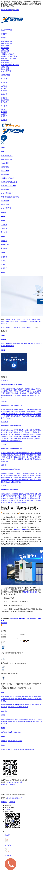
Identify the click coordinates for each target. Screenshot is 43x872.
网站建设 (4, 784)
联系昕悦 (16, 10)
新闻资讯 (4, 94)
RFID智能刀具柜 (6, 43)
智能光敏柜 (5, 60)
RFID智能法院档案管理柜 (10, 65)
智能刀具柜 (5, 46)
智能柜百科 (5, 100)
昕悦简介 (4, 110)
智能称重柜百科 (18, 344)
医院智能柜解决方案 (24, 719)
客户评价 (4, 90)
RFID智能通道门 (6, 71)
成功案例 (4, 82)
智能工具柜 (5, 50)
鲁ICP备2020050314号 (14, 782)
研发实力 (4, 114)
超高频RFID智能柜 (7, 54)
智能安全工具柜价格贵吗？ (23, 327)
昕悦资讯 (4, 98)
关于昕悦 (4, 106)
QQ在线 (7, 809)
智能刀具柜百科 (29, 344)
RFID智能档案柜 (6, 63)
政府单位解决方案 (10, 721)
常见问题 (4, 102)
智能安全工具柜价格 (17, 618)
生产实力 (4, 112)
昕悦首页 (4, 34)
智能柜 (3, 10)
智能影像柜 (5, 67)
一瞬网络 (12, 784)
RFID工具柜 (26, 319)
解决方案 (4, 79)
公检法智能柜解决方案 (9, 719)
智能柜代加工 (5, 75)
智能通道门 (5, 69)
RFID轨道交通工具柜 (8, 58)
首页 (2, 327)
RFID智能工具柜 (6, 41)
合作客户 (4, 88)
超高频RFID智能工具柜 (9, 56)
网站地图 (9, 10)
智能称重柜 (5, 48)
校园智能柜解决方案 (25, 721)
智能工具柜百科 (6, 344)
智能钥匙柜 (5, 52)
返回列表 (4, 623)
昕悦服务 (4, 116)
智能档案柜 (14, 321)
